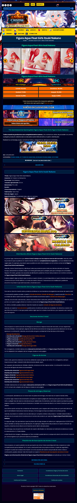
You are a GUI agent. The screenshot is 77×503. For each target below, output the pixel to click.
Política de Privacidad (20, 480)
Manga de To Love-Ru (26, 340)
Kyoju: (56, 96)
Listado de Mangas (48, 294)
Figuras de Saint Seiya (26, 382)
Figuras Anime (15, 157)
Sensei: (21, 96)
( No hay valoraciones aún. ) (42, 160)
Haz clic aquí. (48, 103)
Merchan (68, 294)
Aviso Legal (20, 475)
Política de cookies (56, 480)
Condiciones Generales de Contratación (57, 475)
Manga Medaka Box (13, 334)
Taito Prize (55, 157)
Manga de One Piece (25, 344)
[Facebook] (3, 5)
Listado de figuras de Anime (53, 305)
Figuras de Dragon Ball (26, 370)
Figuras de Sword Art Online (25, 375)
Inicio (27, 4)
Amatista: (56, 88)
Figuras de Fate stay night (24, 377)
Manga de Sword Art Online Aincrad (33, 336)
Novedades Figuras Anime (43, 157)
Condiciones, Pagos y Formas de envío (57, 470)
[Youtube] (8, 5)
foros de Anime (22, 308)
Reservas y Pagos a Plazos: (20, 120)
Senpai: (56, 92)
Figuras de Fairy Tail (25, 379)
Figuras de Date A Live (26, 373)
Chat (33, 4)
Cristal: (21, 88)
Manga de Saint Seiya (29, 342)
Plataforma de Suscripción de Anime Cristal (54, 452)
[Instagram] (11, 5)
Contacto (20, 470)
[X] (5, 5)
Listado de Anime (35, 294)
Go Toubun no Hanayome (27, 157)
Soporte (40, 4)
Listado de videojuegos (57, 297)
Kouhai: (21, 92)
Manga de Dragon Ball (29, 346)
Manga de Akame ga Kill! (27, 338)
